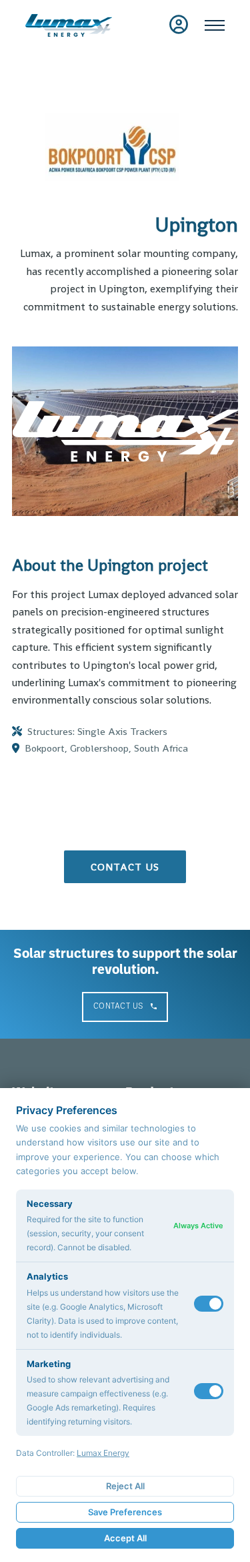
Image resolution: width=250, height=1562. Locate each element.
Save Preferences (125, 1512)
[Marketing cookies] (208, 1391)
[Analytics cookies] (208, 1304)
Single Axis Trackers (122, 731)
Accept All (125, 1538)
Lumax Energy (103, 1453)
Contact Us (118, 1006)
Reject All (125, 1486)
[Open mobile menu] (215, 25)
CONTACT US (125, 866)
